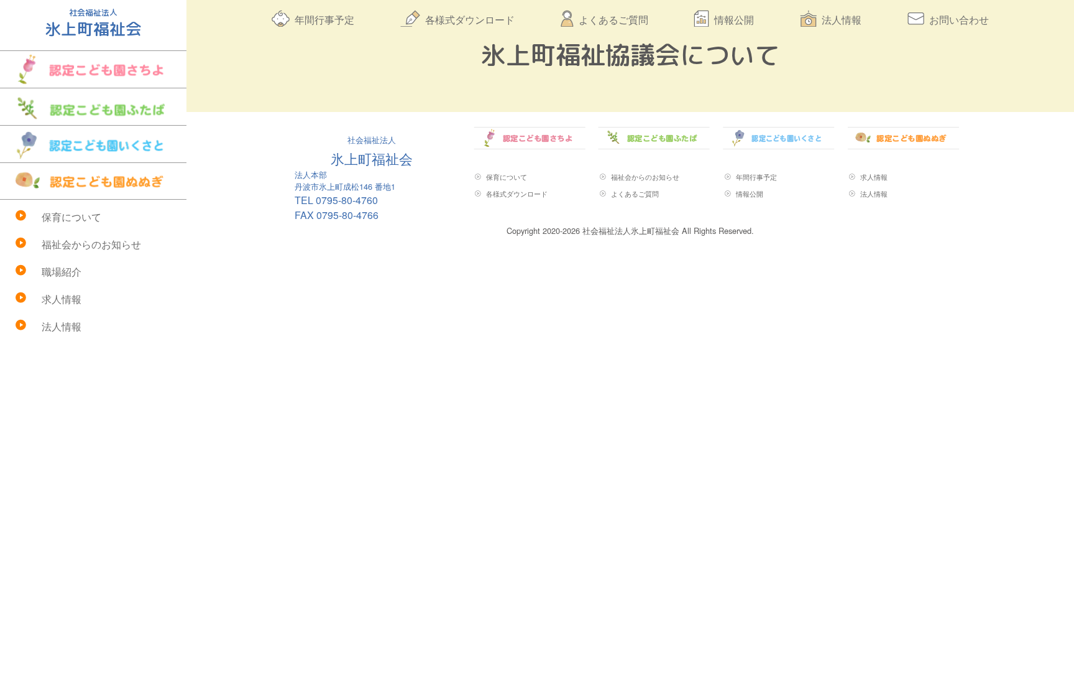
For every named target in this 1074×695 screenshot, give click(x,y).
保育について (71, 217)
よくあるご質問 (613, 19)
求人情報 (61, 299)
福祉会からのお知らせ (91, 244)
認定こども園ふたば (93, 106)
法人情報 (61, 326)
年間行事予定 (324, 19)
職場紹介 (61, 271)
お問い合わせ (959, 19)
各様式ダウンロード (470, 19)
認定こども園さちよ (93, 69)
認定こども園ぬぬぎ (93, 181)
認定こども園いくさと (93, 144)
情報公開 (734, 19)
